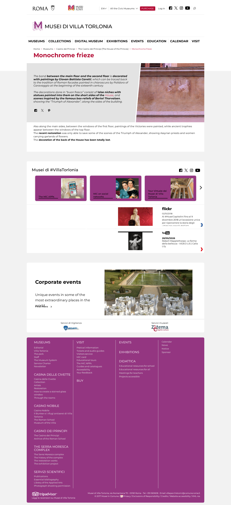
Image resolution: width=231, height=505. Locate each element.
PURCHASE (147, 8)
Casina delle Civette (52, 374)
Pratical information (88, 347)
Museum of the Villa (45, 422)
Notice (165, 348)
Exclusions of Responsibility (145, 496)
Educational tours (86, 360)
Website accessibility (180, 496)
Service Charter (42, 363)
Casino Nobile (46, 405)
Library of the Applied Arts (48, 482)
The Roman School (44, 419)
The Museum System (45, 360)
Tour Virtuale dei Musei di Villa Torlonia (157, 194)
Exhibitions (117, 41)
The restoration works (45, 460)
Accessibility (83, 369)
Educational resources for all (134, 369)
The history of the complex (48, 457)
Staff (36, 357)
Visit (196, 41)
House (109, 95)
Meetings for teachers (131, 373)
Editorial (38, 347)
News (165, 345)
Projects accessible (129, 376)
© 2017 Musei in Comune (107, 496)
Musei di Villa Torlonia (78, 26)
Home (36, 49)
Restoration (40, 388)
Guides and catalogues (89, 366)
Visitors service (85, 353)
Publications (41, 476)
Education (156, 41)
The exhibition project (46, 463)
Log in (161, 8)
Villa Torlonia (41, 350)
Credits (164, 496)
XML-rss (196, 496)
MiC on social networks (100, 195)
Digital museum (89, 41)
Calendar (179, 41)
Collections (59, 41)
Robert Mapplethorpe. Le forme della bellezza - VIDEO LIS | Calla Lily (180, 243)
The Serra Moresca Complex (51, 448)
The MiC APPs (46, 196)
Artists (37, 385)
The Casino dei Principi (46, 435)
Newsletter (40, 366)
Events (137, 41)
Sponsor (166, 352)
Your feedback (84, 372)
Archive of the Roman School (50, 438)
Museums (36, 41)
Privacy (127, 496)
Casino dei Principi (65, 49)
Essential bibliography (46, 479)
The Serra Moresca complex (49, 454)
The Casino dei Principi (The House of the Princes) (103, 49)
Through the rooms (44, 397)
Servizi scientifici (49, 471)
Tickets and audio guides (90, 350)
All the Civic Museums (122, 8)
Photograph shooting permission (52, 485)
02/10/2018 (181, 219)
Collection (39, 382)
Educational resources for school (137, 365)
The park (39, 353)
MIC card (81, 357)
